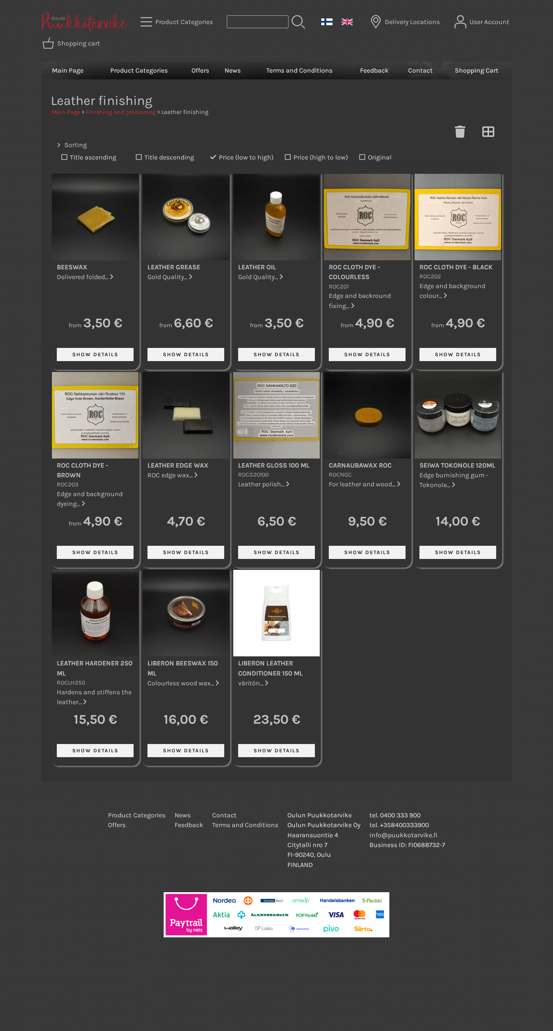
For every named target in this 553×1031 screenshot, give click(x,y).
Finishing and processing (121, 111)
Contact (420, 70)
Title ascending (93, 157)
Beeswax (72, 267)
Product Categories (139, 70)
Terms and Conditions (299, 70)
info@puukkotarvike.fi (403, 835)
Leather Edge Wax (177, 465)
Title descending (169, 157)
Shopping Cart (476, 70)
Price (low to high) (246, 157)
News (233, 70)
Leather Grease (173, 267)
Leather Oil (257, 267)
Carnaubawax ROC (360, 465)
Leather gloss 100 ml (274, 465)
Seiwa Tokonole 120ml (457, 465)
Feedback (374, 70)
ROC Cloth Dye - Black (456, 267)
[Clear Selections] (460, 134)
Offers (200, 70)
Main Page (68, 70)
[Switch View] (488, 134)
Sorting (75, 145)
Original (380, 157)
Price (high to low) (320, 157)
